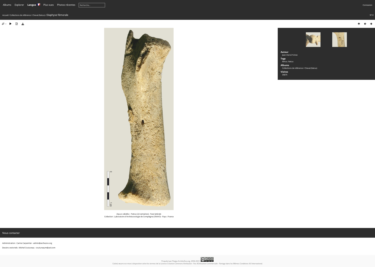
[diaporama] (10, 23)
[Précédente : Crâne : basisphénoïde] (365, 23)
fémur (284, 61)
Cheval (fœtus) (38, 15)
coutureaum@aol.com (45, 247)
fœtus (290, 61)
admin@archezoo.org (42, 243)
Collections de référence (20, 15)
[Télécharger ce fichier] (23, 23)
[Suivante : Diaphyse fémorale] (371, 23)
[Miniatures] (359, 23)
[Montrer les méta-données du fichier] (16, 23)
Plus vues (48, 4)
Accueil (5, 15)
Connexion (367, 5)
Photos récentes (66, 4)
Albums (7, 4)
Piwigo (175, 261)
